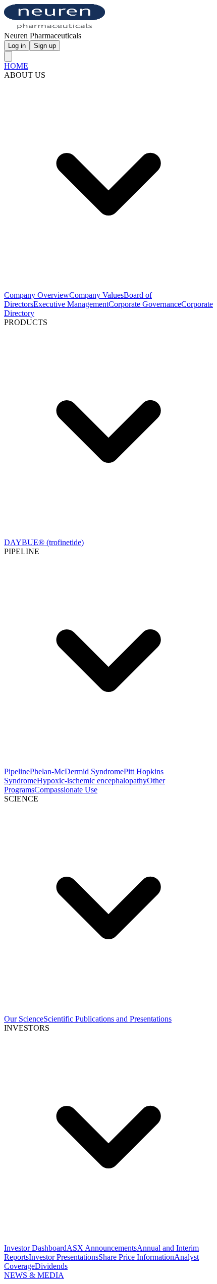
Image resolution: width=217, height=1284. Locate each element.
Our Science (23, 1018)
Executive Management (70, 304)
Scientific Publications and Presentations (107, 1018)
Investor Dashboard (35, 1248)
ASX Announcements (102, 1248)
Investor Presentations (63, 1257)
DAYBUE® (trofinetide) (44, 542)
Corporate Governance (144, 304)
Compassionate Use (65, 789)
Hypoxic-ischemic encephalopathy (92, 780)
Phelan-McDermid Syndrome (77, 771)
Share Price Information (136, 1257)
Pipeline (17, 771)
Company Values (96, 295)
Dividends (51, 1266)
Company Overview (36, 295)
